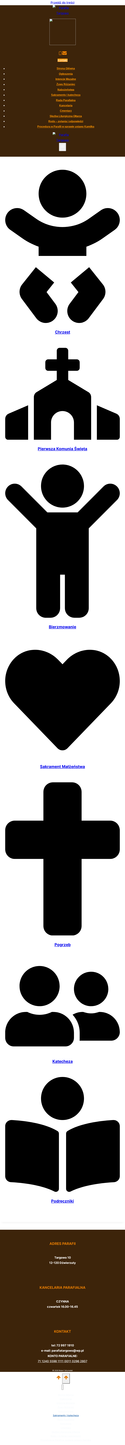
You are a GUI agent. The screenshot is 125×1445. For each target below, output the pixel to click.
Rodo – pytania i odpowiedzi (65, 121)
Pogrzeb (63, 944)
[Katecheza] (62, 1051)
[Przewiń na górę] (58, 1378)
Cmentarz (66, 111)
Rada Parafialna (66, 100)
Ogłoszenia (66, 73)
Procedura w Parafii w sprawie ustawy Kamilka (65, 126)
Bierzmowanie (62, 626)
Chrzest (62, 332)
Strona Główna (66, 68)
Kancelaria (65, 105)
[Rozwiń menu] (62, 147)
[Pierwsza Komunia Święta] (62, 438)
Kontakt (63, 60)
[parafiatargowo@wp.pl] (64, 53)
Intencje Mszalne (66, 79)
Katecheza (62, 1061)
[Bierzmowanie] (62, 616)
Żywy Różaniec (65, 84)
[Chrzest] (62, 322)
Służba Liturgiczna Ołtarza (66, 116)
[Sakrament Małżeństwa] (62, 756)
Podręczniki (62, 1201)
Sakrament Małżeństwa (62, 766)
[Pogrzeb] (62, 934)
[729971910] (60, 53)
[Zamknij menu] (62, 1387)
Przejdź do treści (62, 2)
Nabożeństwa (65, 89)
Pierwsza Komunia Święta (62, 448)
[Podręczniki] (62, 1190)
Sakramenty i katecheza (65, 95)
